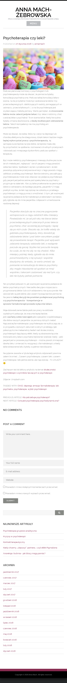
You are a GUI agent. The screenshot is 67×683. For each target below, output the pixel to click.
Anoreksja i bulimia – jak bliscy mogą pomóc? (24, 553)
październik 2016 (11, 611)
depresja (28, 386)
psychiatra (8, 389)
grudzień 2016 (10, 600)
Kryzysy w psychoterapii (14, 536)
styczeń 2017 (9, 594)
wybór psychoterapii (37, 389)
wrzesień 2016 (10, 617)
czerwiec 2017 (10, 578)
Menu (33, 23)
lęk (57, 386)
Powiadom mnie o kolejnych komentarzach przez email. (32, 487)
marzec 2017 (9, 583)
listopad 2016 (9, 606)
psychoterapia (20, 389)
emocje (36, 386)
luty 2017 (7, 589)
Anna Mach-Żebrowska (33, 12)
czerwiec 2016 (10, 628)
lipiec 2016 (8, 623)
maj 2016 (7, 634)
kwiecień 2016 (10, 640)
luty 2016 (7, 645)
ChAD (20, 386)
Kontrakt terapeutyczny (14, 542)
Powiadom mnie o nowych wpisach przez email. (28, 493)
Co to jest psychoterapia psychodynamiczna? (38, 401)
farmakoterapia (48, 386)
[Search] (59, 512)
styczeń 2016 (9, 651)
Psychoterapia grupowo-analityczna (20, 531)
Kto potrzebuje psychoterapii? (36, 397)
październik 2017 (11, 572)
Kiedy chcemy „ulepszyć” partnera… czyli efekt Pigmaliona (30, 548)
